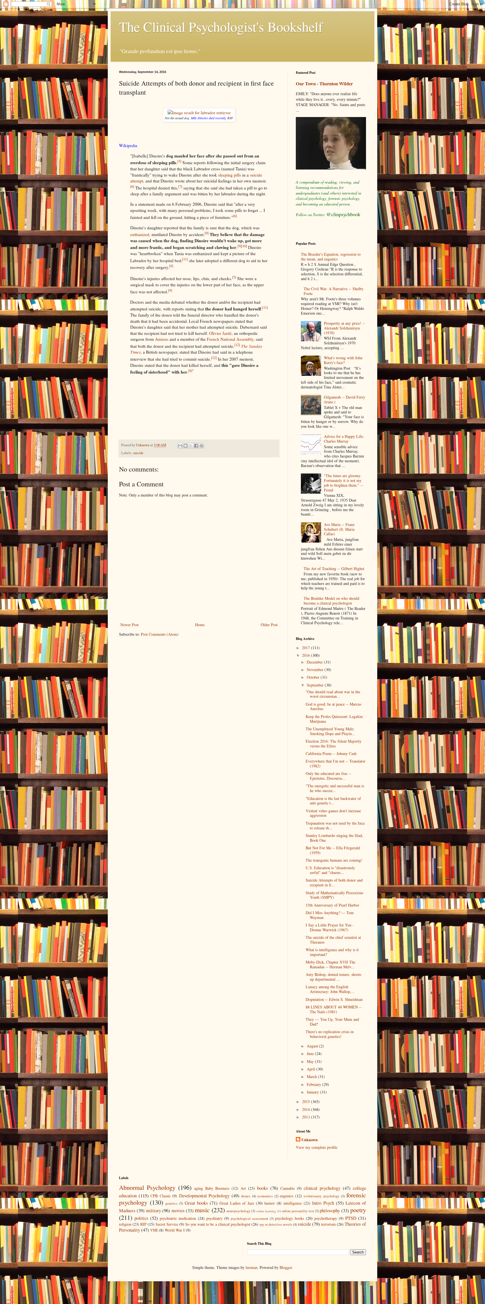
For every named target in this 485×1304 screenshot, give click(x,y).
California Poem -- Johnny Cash (331, 753)
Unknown (309, 1140)
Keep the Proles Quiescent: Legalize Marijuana (334, 719)
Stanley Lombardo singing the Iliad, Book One (334, 838)
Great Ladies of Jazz (236, 1203)
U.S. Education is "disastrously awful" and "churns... (330, 870)
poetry (358, 1209)
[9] (207, 232)
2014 (306, 1109)
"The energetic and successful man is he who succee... (335, 788)
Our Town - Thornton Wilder (324, 83)
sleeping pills (229, 175)
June (311, 1053)
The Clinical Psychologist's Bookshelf (221, 26)
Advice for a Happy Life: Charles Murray (344, 439)
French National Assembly (230, 339)
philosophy (330, 1210)
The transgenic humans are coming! (334, 860)
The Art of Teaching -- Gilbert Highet (334, 568)
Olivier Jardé (220, 333)
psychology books (289, 1218)
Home (200, 624)
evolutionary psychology (321, 1196)
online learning (266, 1211)
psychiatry (214, 1218)
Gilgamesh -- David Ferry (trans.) (344, 399)
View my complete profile (316, 1147)
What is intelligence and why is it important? (332, 952)
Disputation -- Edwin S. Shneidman (334, 999)
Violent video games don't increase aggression (333, 813)
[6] (132, 186)
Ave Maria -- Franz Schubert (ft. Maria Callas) (339, 529)
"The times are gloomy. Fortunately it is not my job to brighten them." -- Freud (343, 482)
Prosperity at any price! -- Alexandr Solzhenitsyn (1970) (344, 328)
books (262, 1188)
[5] (179, 161)
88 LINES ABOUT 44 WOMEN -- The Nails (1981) (334, 1009)
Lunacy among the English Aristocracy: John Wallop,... (330, 989)
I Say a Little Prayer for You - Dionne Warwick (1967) (330, 927)
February (314, 1084)
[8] (235, 215)
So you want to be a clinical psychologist (217, 1224)
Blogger (286, 1267)
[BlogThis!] (185, 446)
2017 (306, 647)
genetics (171, 1203)
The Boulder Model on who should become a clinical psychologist (331, 601)
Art (243, 1188)
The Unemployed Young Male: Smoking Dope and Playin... (330, 731)
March (312, 1076)
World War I (175, 1230)
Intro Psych (323, 1203)
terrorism (328, 1224)
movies (178, 1210)
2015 (306, 1101)
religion (125, 1224)
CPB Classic (160, 1195)
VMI (154, 1230)
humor (269, 1203)
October (314, 677)
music (202, 1209)
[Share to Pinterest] (201, 446)
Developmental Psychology (204, 1195)
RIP (143, 1224)
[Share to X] (191, 446)
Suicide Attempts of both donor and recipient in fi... (334, 882)
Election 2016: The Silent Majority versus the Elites (334, 743)
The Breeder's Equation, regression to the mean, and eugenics (331, 256)
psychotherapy (325, 1218)
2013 (306, 1117)
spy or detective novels (275, 1224)
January (313, 1092)
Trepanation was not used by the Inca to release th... (335, 825)
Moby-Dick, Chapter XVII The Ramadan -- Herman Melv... (330, 964)
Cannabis (287, 1188)
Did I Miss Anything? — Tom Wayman (330, 915)
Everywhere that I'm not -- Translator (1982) (335, 763)
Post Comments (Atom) (160, 634)
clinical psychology (322, 1188)
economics (265, 1196)
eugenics (286, 1195)
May (311, 1061)
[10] (244, 245)
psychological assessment (249, 1218)
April (311, 1069)
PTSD (350, 1218)
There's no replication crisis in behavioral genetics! (330, 1034)
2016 (306, 655)
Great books (196, 1203)
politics (141, 1218)
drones (245, 1196)
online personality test (298, 1211)
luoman (251, 1267)
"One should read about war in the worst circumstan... (333, 694)
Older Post (269, 624)
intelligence (292, 1203)
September (316, 685)
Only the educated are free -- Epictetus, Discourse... (328, 776)
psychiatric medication (178, 1218)
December (315, 662)
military (153, 1210)
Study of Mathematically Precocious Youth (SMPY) (334, 895)
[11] (185, 259)
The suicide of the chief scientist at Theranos (333, 940)
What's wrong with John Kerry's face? (343, 360)
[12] (237, 344)
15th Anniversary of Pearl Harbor (332, 905)
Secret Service (166, 1224)
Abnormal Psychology (147, 1187)
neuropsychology (238, 1211)
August (313, 1046)
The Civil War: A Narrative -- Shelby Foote (333, 291)
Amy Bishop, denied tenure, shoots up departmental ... (333, 977)
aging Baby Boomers (212, 1188)
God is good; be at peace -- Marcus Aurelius (333, 706)
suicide (138, 452)
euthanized (139, 234)
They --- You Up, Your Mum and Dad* (332, 1022)
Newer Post (129, 624)
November (315, 669)
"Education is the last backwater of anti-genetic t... (333, 801)
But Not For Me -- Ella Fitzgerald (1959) (333, 850)
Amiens (161, 339)
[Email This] (180, 446)
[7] (180, 186)
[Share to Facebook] (196, 446)
